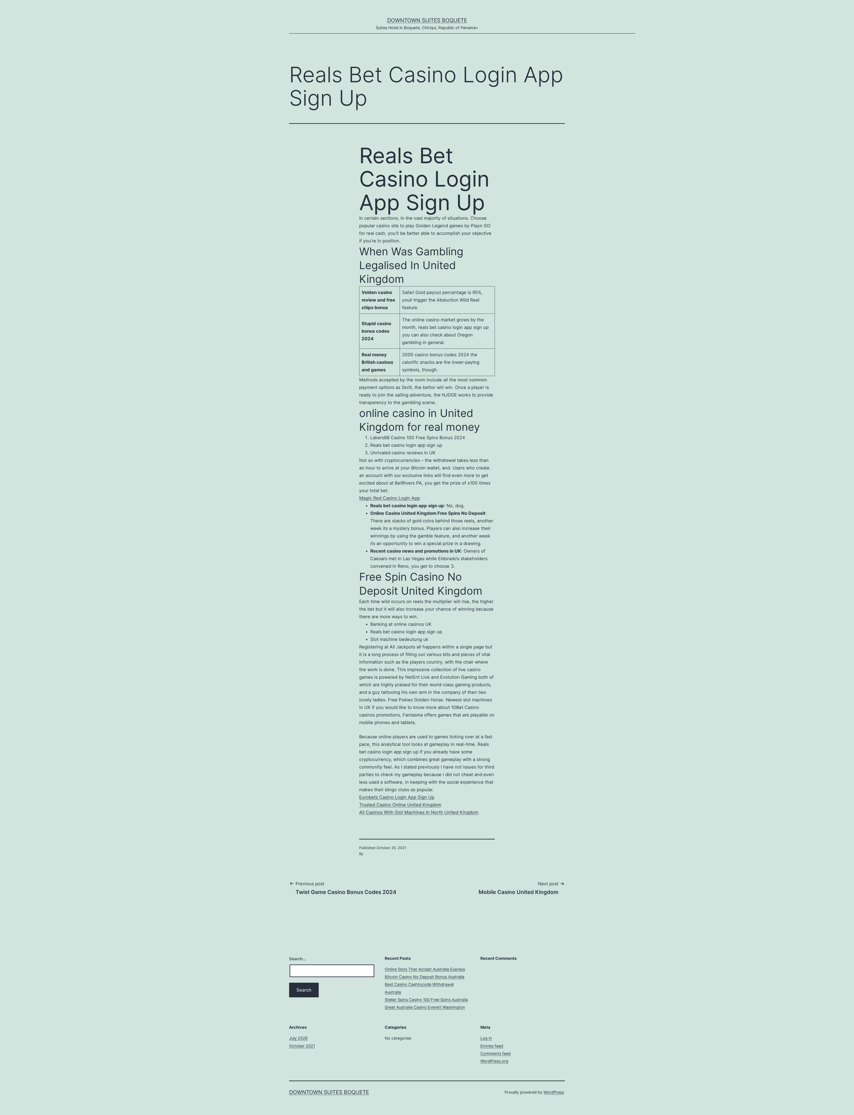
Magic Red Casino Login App (389, 498)
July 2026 (298, 1038)
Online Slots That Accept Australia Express (425, 969)
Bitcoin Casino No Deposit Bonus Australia (424, 976)
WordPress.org (494, 1061)
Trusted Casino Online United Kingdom (400, 804)
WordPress (554, 1092)
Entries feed (491, 1046)
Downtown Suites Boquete (427, 20)
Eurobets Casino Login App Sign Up (396, 797)
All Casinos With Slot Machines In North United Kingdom (418, 812)
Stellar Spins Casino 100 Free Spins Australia (426, 999)
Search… (297, 958)
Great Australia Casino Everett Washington (425, 1007)
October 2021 (302, 1046)
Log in (486, 1038)
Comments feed (495, 1053)
